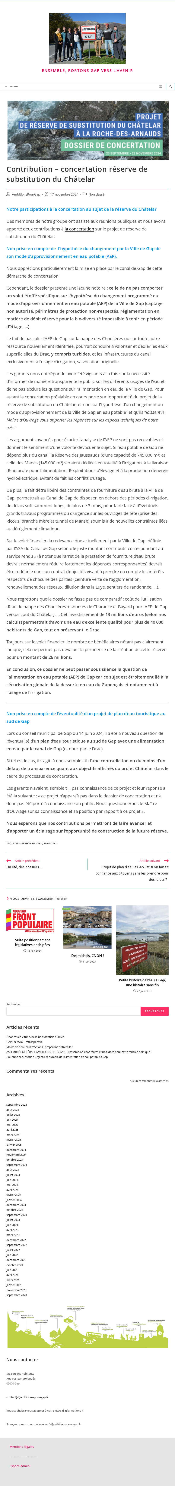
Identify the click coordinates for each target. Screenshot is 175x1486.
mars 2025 (12, 1135)
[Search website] (171, 87)
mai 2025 (12, 1125)
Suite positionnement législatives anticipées (32, 942)
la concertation (79, 229)
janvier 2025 (14, 1145)
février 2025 (13, 1140)
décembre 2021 (16, 1260)
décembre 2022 (16, 1240)
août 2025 (12, 1110)
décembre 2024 (16, 1150)
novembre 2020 (16, 1290)
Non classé (96, 194)
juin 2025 (12, 1119)
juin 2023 (12, 1225)
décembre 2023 (16, 1205)
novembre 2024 (16, 1155)
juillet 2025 (13, 1115)
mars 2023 (12, 1235)
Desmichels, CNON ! (87, 955)
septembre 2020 (16, 1295)
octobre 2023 (14, 1210)
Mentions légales (22, 1447)
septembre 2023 (16, 1215)
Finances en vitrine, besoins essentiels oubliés (35, 1037)
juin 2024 (12, 1180)
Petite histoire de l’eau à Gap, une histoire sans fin (142, 982)
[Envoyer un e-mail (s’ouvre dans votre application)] (161, 86)
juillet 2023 (13, 1220)
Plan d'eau (50, 843)
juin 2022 (12, 1255)
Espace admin (20, 1466)
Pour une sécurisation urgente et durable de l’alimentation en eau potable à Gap (57, 1057)
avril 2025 (12, 1130)
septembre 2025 (16, 1104)
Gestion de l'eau (32, 843)
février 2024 (13, 1195)
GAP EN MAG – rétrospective (24, 1042)
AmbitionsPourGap (26, 194)
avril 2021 (12, 1275)
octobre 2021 (14, 1265)
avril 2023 (12, 1230)
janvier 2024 (14, 1200)
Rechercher (13, 1004)
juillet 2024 (13, 1175)
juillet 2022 (13, 1250)
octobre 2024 (14, 1160)
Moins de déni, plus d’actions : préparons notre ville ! (39, 1047)
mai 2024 (12, 1185)
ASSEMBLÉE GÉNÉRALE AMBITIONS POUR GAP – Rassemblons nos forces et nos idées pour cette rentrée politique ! (78, 1052)
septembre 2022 (16, 1245)
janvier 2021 (14, 1285)
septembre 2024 (16, 1165)
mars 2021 (12, 1280)
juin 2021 (12, 1270)
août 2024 (12, 1170)
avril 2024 (12, 1190)
